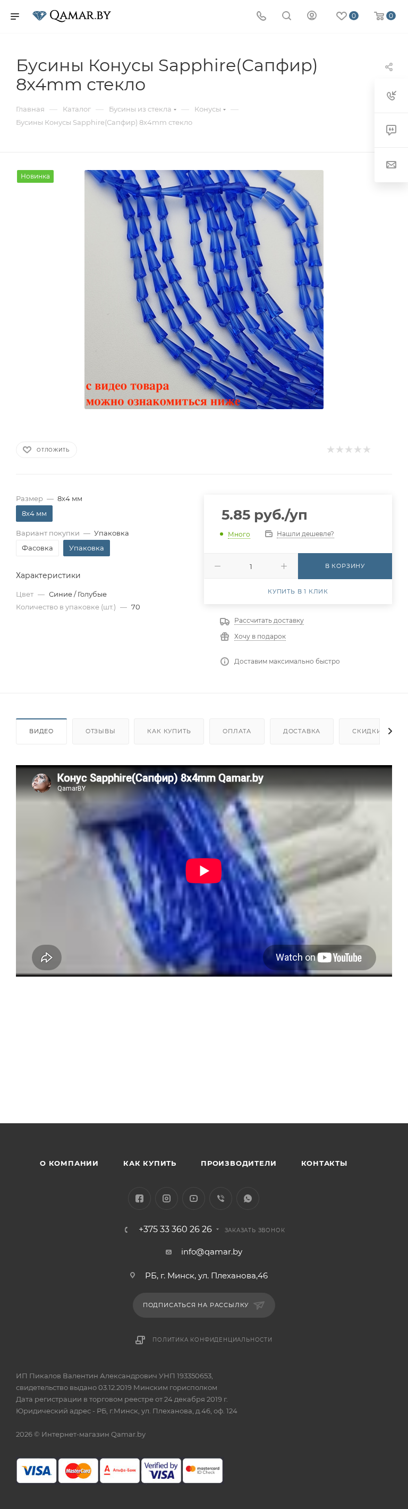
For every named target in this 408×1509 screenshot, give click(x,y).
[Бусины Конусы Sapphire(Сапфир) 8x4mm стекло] (204, 289)
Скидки (367, 731)
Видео (41, 731)
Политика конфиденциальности (212, 1339)
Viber (220, 1198)
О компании (69, 1163)
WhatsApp (247, 1198)
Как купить (169, 731)
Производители (238, 1163)
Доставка (301, 731)
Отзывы (101, 731)
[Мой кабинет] (312, 17)
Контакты (324, 1163)
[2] (339, 449)
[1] (330, 449)
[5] (366, 449)
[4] (357, 449)
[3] (348, 449)
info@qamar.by (211, 1252)
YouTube (193, 1198)
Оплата (237, 731)
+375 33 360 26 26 (175, 1229)
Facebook (139, 1198)
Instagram (166, 1198)
